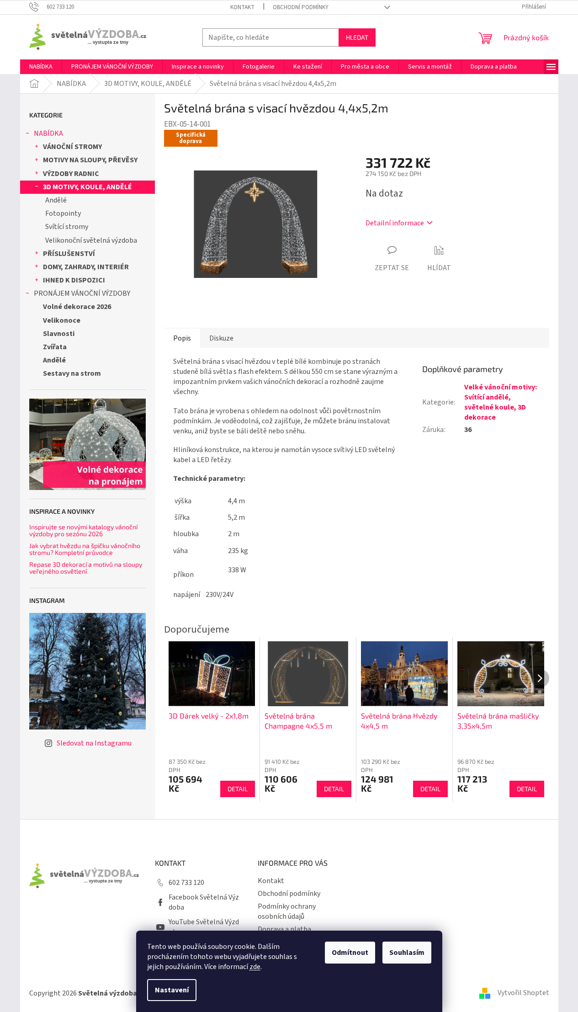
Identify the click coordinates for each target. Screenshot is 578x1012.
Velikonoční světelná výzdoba (91, 240)
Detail (238, 789)
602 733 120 (186, 883)
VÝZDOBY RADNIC (71, 174)
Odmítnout (350, 953)
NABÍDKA (48, 133)
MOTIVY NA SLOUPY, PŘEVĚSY (90, 160)
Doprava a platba (284, 929)
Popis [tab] (182, 338)
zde (254, 967)
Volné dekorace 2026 (77, 307)
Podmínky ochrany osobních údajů (287, 911)
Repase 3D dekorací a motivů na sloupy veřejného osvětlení (85, 568)
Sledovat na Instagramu (94, 743)
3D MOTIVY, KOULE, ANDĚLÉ (87, 187)
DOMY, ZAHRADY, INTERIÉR (86, 267)
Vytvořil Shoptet (523, 993)
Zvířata (55, 347)
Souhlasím (406, 953)
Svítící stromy (66, 227)
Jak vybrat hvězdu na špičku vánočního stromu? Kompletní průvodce (84, 549)
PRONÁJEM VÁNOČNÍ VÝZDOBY (82, 293)
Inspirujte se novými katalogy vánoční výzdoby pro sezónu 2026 (83, 530)
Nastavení (172, 990)
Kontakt (242, 7)
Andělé (56, 200)
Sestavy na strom (72, 373)
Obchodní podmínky (301, 7)
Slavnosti (58, 334)
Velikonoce (61, 320)
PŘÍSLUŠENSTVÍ (69, 254)
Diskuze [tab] (221, 338)
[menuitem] (41, 66)
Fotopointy (63, 213)
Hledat (357, 37)
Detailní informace (395, 223)
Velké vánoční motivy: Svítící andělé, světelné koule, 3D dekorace (500, 402)
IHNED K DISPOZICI (74, 280)
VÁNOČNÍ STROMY (72, 147)
